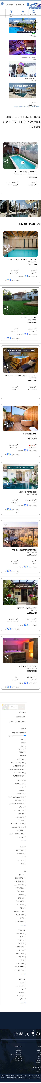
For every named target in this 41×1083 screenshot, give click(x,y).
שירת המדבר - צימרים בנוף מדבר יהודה (22, 259)
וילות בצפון (19, 1052)
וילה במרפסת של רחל (28, 317)
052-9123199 (32, 177)
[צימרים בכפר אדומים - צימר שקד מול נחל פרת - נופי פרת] (20, 546)
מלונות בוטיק (18, 1058)
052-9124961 (32, 380)
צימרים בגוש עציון (18, 106)
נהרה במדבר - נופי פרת (28, 491)
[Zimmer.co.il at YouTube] (33, 1031)
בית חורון (16, 174)
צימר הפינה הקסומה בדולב (26, 608)
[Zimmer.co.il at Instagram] (38, 1033)
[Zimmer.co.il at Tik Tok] (16, 1033)
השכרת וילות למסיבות (16, 1054)
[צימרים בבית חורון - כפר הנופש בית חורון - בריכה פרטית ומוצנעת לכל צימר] (20, 372)
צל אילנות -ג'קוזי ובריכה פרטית (25, 171)
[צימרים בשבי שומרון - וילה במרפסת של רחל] (20, 314)
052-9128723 (32, 613)
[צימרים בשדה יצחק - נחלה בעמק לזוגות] (20, 430)
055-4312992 (32, 322)
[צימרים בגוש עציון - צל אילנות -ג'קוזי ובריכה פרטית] (20, 168)
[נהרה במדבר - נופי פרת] (20, 488)
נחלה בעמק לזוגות (29, 433)
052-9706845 (32, 264)
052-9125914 (32, 554)
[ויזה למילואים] (13, 715)
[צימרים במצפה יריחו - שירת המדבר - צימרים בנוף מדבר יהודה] (20, 256)
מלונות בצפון (18, 1061)
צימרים (38, 106)
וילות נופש (19, 1050)
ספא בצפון (19, 1056)
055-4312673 (32, 438)
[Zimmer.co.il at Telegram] (27, 1033)
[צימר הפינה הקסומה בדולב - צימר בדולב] (20, 605)
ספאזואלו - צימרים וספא (27, 666)
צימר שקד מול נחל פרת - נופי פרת (24, 550)
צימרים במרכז (29, 106)
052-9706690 (32, 671)
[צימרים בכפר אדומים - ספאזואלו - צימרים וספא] (20, 663)
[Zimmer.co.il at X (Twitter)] (21, 1033)
